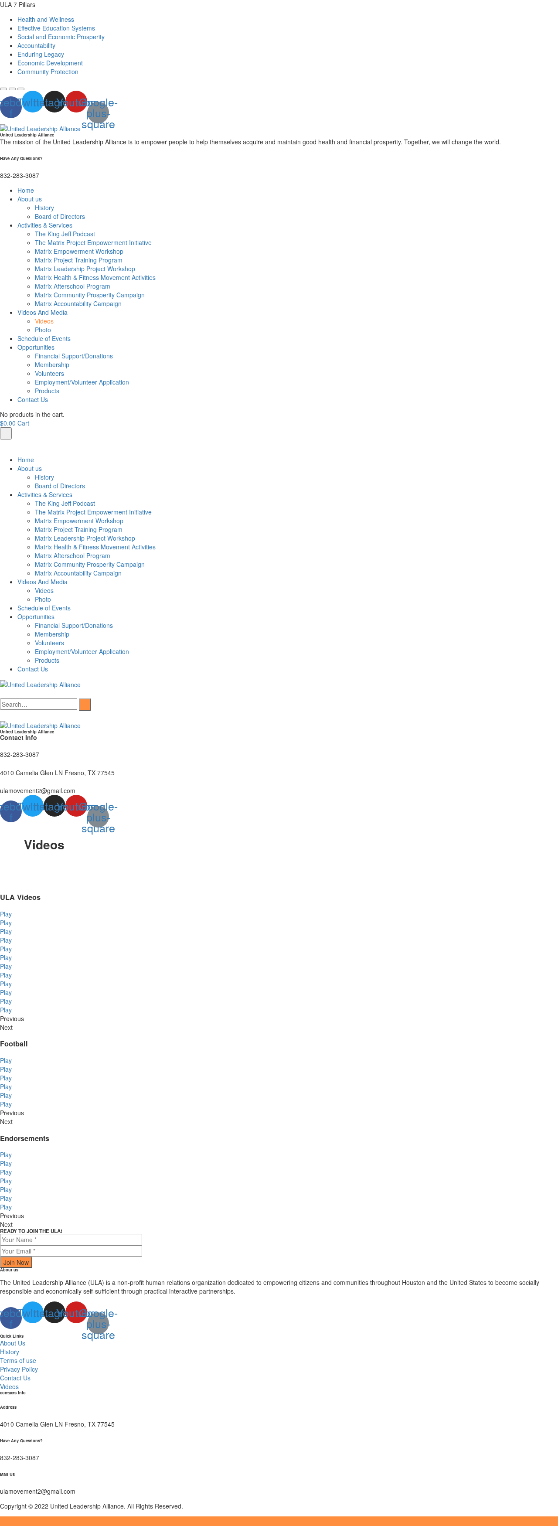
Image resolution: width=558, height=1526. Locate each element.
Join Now (16, 1262)
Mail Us (7, 1474)
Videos (44, 321)
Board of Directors (60, 216)
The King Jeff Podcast (65, 233)
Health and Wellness (45, 19)
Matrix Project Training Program (78, 259)
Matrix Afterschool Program (72, 286)
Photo (43, 329)
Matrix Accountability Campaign (78, 303)
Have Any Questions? (21, 158)
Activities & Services (44, 225)
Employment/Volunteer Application (82, 382)
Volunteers (49, 373)
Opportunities (35, 347)
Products (47, 390)
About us (29, 198)
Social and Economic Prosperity (61, 36)
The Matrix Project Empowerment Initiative (93, 242)
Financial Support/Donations (74, 355)
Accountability (36, 45)
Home (25, 190)
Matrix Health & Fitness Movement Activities (96, 277)
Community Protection (47, 71)
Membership (52, 364)
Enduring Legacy (40, 54)
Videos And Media (42, 312)
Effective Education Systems (56, 28)
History (44, 207)
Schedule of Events (44, 338)
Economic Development (50, 62)
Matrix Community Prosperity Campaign (90, 294)
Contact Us (32, 399)
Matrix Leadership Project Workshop (85, 268)
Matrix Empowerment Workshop (79, 251)
